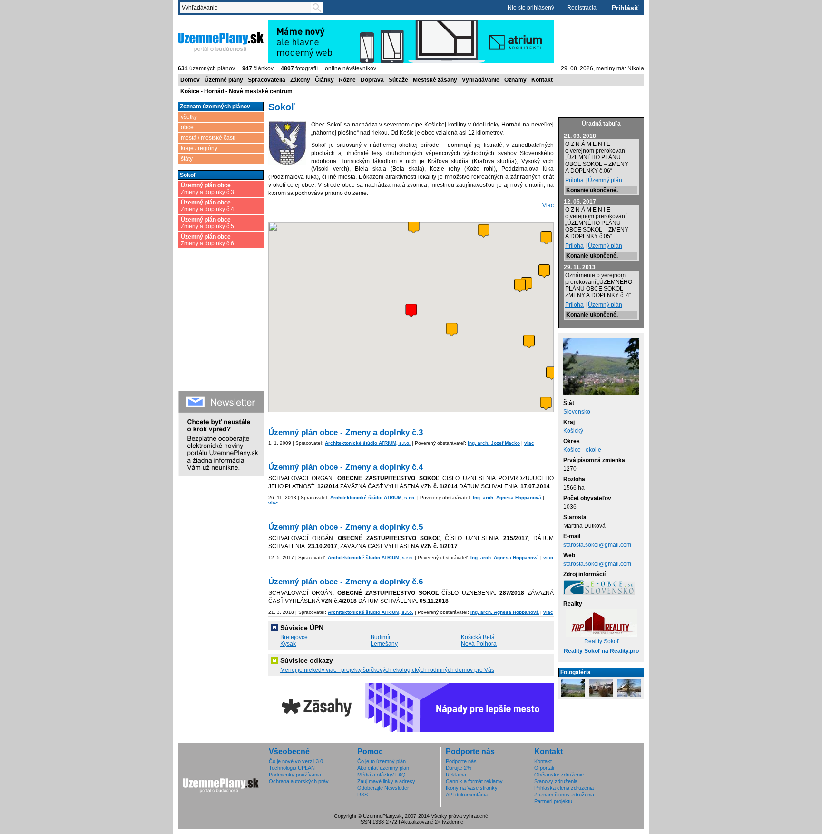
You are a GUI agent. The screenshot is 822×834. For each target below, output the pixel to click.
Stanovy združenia (555, 781)
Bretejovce (294, 637)
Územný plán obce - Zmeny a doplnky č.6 (345, 581)
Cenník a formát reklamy (474, 781)
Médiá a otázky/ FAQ (381, 774)
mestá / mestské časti (208, 138)
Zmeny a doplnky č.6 (207, 240)
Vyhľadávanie (480, 80)
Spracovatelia (266, 80)
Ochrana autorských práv (299, 781)
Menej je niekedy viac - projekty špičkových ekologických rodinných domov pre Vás (387, 670)
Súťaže (398, 80)
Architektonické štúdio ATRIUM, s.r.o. (368, 443)
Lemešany (384, 643)
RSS (362, 794)
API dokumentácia (467, 794)
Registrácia (582, 7)
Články (324, 80)
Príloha (574, 180)
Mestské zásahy (435, 80)
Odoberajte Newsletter (383, 788)
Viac (548, 205)
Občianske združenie (559, 774)
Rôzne (347, 80)
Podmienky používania (295, 774)
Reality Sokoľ (601, 641)
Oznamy (515, 80)
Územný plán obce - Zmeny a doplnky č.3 (345, 432)
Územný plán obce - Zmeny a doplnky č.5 (345, 527)
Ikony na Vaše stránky (472, 788)
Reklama (456, 774)
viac (529, 443)
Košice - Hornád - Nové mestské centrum (236, 91)
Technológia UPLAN (292, 768)
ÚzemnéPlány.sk (200, 23)
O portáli (544, 768)
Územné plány (224, 80)
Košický (573, 430)
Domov (190, 80)
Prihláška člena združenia (564, 788)
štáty (187, 158)
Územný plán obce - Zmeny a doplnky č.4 (345, 467)
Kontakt (542, 80)
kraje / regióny (199, 148)
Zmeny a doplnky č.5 (207, 223)
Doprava (372, 80)
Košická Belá (478, 637)
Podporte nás (461, 761)
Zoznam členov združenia (564, 794)
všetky (189, 117)
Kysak (288, 643)
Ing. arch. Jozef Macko (494, 443)
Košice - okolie (582, 449)
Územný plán (605, 180)
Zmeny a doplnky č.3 (207, 188)
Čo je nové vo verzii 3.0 (296, 761)
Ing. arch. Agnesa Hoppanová (507, 497)
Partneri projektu (553, 801)
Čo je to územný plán (381, 761)
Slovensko (576, 411)
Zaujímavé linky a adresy (386, 781)
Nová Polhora (479, 643)
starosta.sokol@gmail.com (597, 545)
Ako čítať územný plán (383, 768)
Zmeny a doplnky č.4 (207, 206)
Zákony (300, 80)
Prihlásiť (625, 7)
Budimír (381, 637)
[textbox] (247, 7)
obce (187, 127)
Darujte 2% (458, 768)
